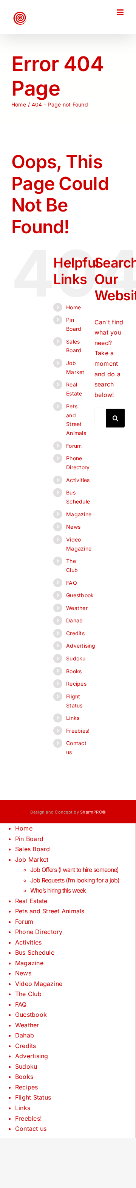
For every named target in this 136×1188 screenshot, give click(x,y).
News (73, 526)
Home (73, 307)
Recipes (76, 683)
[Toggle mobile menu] (121, 12)
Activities (78, 480)
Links (72, 718)
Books (74, 671)
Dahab (74, 620)
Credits (75, 633)
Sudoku (75, 658)
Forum (74, 446)
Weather (77, 608)
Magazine (78, 514)
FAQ (71, 583)
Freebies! (78, 730)
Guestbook (80, 595)
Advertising (81, 645)
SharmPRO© (93, 812)
